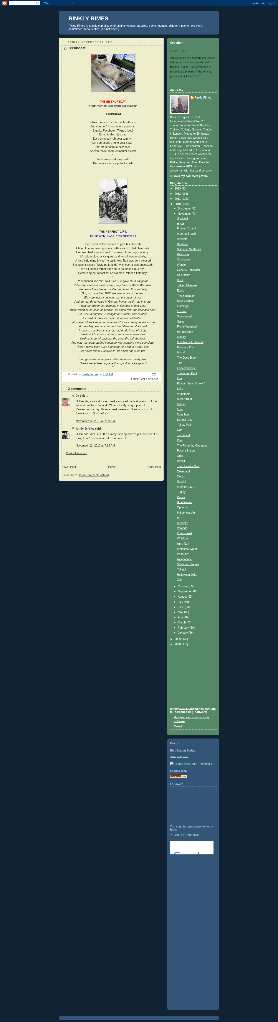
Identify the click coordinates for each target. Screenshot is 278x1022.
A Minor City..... (187, 486)
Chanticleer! (184, 533)
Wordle (181, 264)
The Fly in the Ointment (192, 445)
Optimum (183, 507)
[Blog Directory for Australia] (178, 776)
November (185, 213)
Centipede (183, 259)
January (183, 632)
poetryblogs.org (179, 756)
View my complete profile (190, 176)
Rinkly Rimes (203, 97)
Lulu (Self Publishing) (187, 834)
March (182, 622)
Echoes (182, 311)
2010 (178, 204)
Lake (180, 388)
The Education (186, 295)
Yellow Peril (184, 424)
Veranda (182, 528)
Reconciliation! (186, 450)
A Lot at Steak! (186, 233)
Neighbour (183, 414)
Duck (180, 280)
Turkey (181, 492)
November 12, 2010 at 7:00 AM (95, 421)
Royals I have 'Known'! (191, 383)
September (185, 591)
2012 (178, 193)
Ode (179, 430)
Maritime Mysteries (189, 249)
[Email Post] (154, 374)
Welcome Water (187, 549)
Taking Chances (187, 285)
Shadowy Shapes (188, 564)
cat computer (149, 379)
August (183, 596)
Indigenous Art (186, 512)
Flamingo (183, 306)
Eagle (180, 290)
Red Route (183, 275)
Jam (179, 362)
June (181, 607)
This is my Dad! (187, 373)
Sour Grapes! (185, 300)
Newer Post (68, 466)
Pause (181, 497)
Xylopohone (184, 559)
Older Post (154, 466)
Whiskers (183, 538)
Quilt (180, 455)
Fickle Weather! (187, 326)
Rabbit (181, 461)
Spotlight (182, 218)
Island (181, 352)
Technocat (183, 435)
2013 (178, 188)
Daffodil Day (184, 419)
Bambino (182, 244)
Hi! (178, 517)
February (184, 627)
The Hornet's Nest (188, 466)
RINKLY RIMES (88, 18)
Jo (77, 395)
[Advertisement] (189, 875)
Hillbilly (181, 337)
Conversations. (186, 368)
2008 (178, 644)
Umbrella (182, 523)
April (181, 617)
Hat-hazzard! (185, 331)
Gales (180, 321)
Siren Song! (184, 316)
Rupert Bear (184, 399)
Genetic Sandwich (188, 270)
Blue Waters (184, 502)
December (185, 208)
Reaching (183, 254)
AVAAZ (178, 726)
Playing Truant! (186, 228)
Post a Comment (76, 453)
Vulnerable (183, 394)
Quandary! (183, 471)
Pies (180, 440)
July (181, 601)
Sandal (181, 481)
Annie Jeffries (85, 428)
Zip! (179, 579)
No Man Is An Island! (190, 342)
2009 (178, 639)
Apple (180, 223)
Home (112, 466)
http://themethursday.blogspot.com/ (113, 105)
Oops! (181, 476)
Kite (179, 378)
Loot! (180, 409)
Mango (181, 404)
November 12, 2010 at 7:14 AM (95, 445)
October (183, 586)
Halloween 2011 (187, 574)
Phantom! (183, 554)
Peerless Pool (186, 347)
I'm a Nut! (183, 543)
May (181, 612)
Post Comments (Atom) (94, 475)
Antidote (182, 239)
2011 (178, 198)
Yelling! (181, 569)
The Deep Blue (186, 357)
